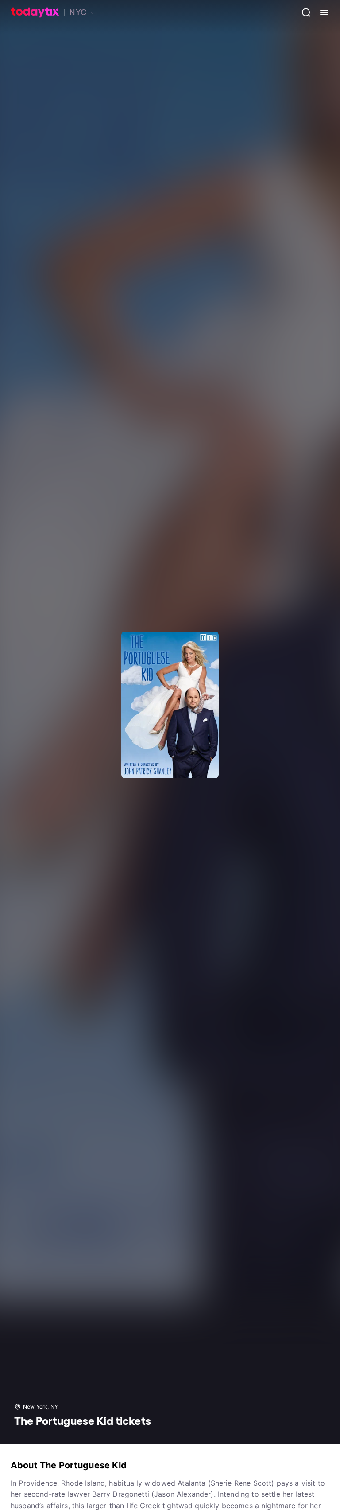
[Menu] (320, 12)
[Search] (303, 12)
